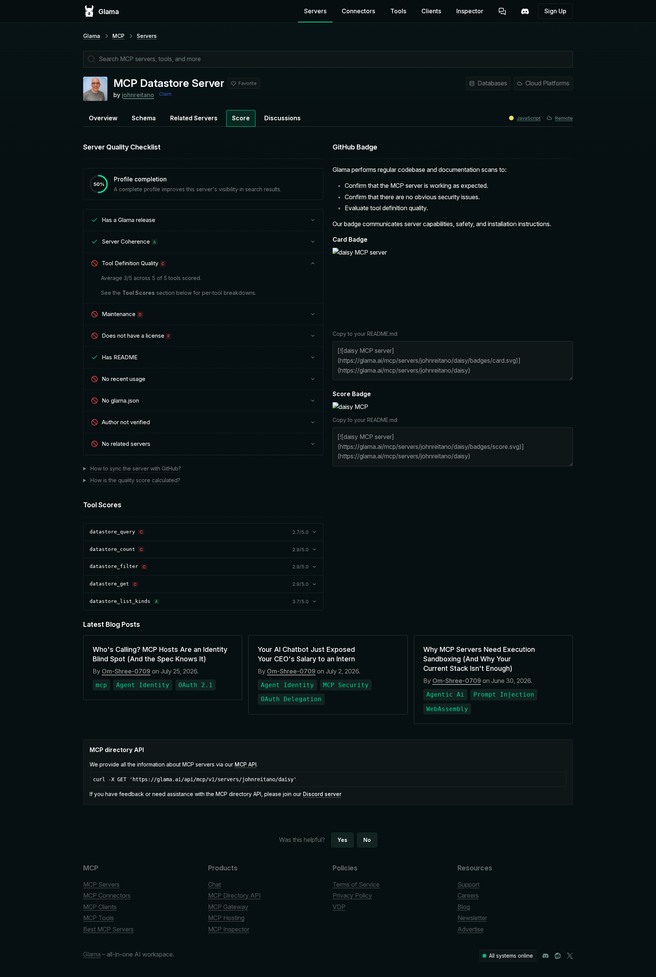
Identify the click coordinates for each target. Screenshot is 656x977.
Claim (165, 94)
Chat (214, 884)
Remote (564, 118)
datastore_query (112, 532)
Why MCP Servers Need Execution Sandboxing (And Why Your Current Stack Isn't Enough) (479, 658)
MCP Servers (101, 884)
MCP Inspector (228, 929)
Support (468, 884)
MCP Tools (98, 918)
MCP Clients (100, 907)
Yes (342, 840)
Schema (144, 118)
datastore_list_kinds (120, 601)
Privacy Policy (352, 895)
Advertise (470, 929)
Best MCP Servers (108, 929)
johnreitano (138, 95)
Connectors (358, 11)
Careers (468, 895)
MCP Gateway (228, 907)
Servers (315, 11)
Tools (398, 11)
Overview (103, 118)
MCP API (246, 764)
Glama (91, 36)
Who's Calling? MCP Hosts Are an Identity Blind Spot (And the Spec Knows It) (160, 654)
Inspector (469, 11)
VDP (339, 907)
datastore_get (109, 584)
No (367, 840)
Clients (431, 11)
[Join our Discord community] (545, 956)
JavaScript (529, 118)
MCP (118, 36)
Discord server (322, 794)
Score (241, 118)
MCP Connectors (107, 895)
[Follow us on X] (570, 956)
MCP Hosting (226, 918)
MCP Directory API (234, 895)
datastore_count (112, 549)
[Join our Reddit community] (558, 956)
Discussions (282, 118)
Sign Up (555, 11)
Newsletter (472, 918)
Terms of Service (356, 884)
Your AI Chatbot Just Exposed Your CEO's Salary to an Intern (306, 654)
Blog (463, 907)
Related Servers (194, 118)
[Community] (525, 11)
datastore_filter (114, 566)
